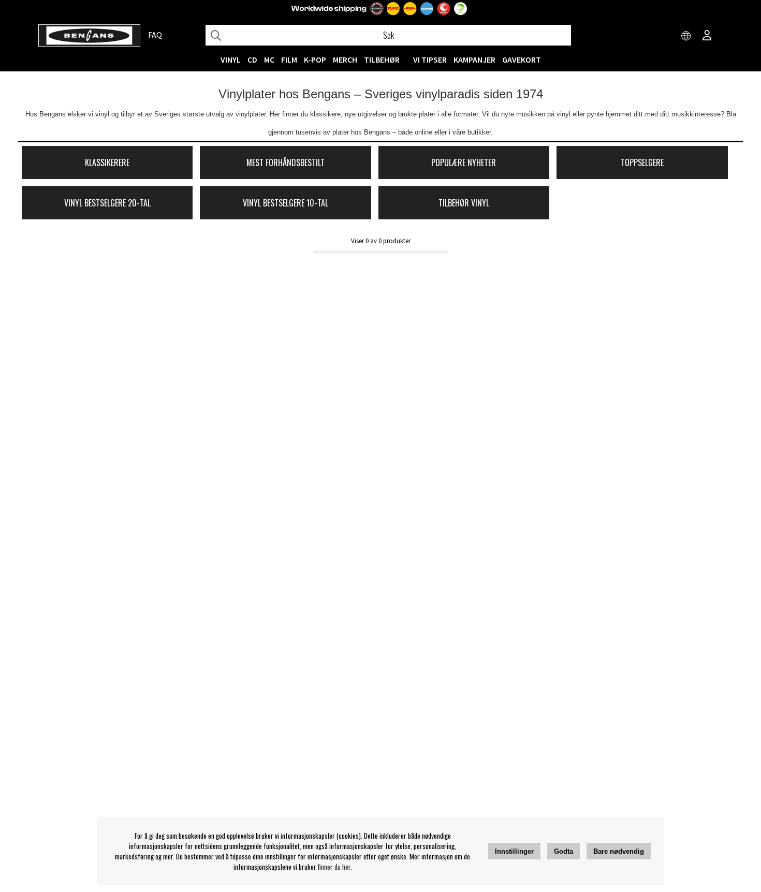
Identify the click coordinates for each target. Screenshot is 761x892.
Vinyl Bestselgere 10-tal (285, 203)
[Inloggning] (707, 36)
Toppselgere (642, 162)
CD (252, 59)
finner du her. (335, 866)
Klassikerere (107, 162)
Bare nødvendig (618, 851)
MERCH (345, 59)
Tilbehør (382, 59)
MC (269, 59)
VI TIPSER (430, 59)
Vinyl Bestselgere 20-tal (107, 203)
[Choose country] (686, 36)
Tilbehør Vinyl (463, 203)
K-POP (315, 59)
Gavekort (521, 59)
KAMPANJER (474, 59)
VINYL (231, 59)
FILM (289, 59)
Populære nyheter (463, 162)
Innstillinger (514, 851)
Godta (563, 851)
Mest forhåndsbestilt (285, 162)
